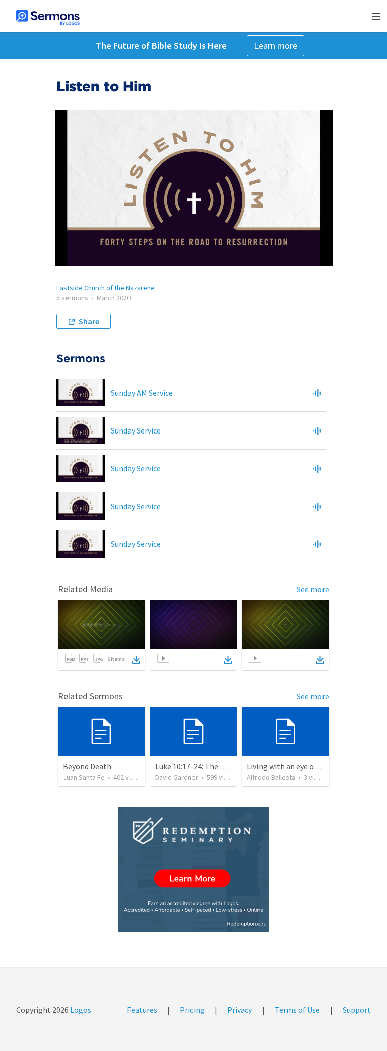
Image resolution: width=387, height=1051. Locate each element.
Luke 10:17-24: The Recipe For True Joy (221, 766)
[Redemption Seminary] (193, 869)
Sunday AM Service (142, 393)
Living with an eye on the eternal (303, 766)
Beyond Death (87, 766)
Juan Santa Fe (84, 777)
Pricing (192, 1010)
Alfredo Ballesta (271, 777)
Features (142, 1010)
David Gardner (176, 777)
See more (313, 589)
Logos (80, 1010)
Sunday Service (136, 430)
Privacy (239, 1010)
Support (357, 1010)
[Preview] (317, 392)
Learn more (275, 45)
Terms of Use (297, 1010)
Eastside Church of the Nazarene (105, 287)
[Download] (136, 659)
